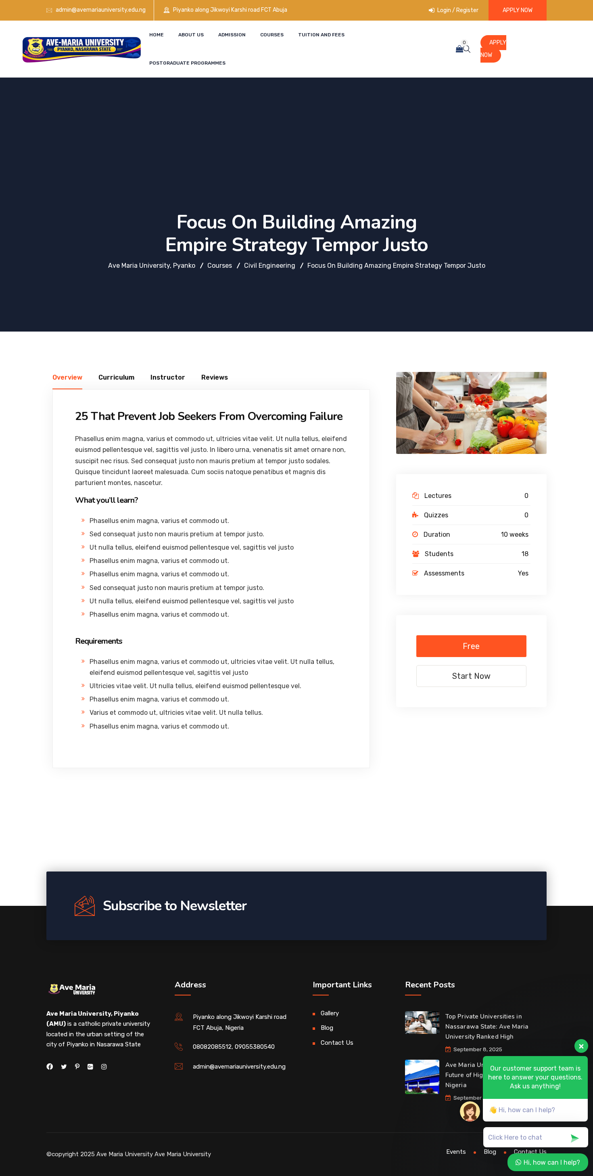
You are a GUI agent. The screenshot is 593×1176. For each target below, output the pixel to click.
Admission (232, 35)
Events (456, 1151)
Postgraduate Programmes (187, 63)
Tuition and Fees (321, 35)
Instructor (167, 377)
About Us (191, 35)
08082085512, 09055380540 (234, 1046)
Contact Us (337, 1042)
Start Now (471, 676)
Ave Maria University (183, 1154)
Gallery (330, 1013)
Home (156, 35)
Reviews (214, 377)
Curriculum (116, 377)
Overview (67, 377)
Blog (327, 1027)
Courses (272, 35)
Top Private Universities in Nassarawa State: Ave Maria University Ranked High (487, 1026)
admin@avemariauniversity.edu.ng (101, 9)
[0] (459, 49)
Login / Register (457, 10)
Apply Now (517, 10)
